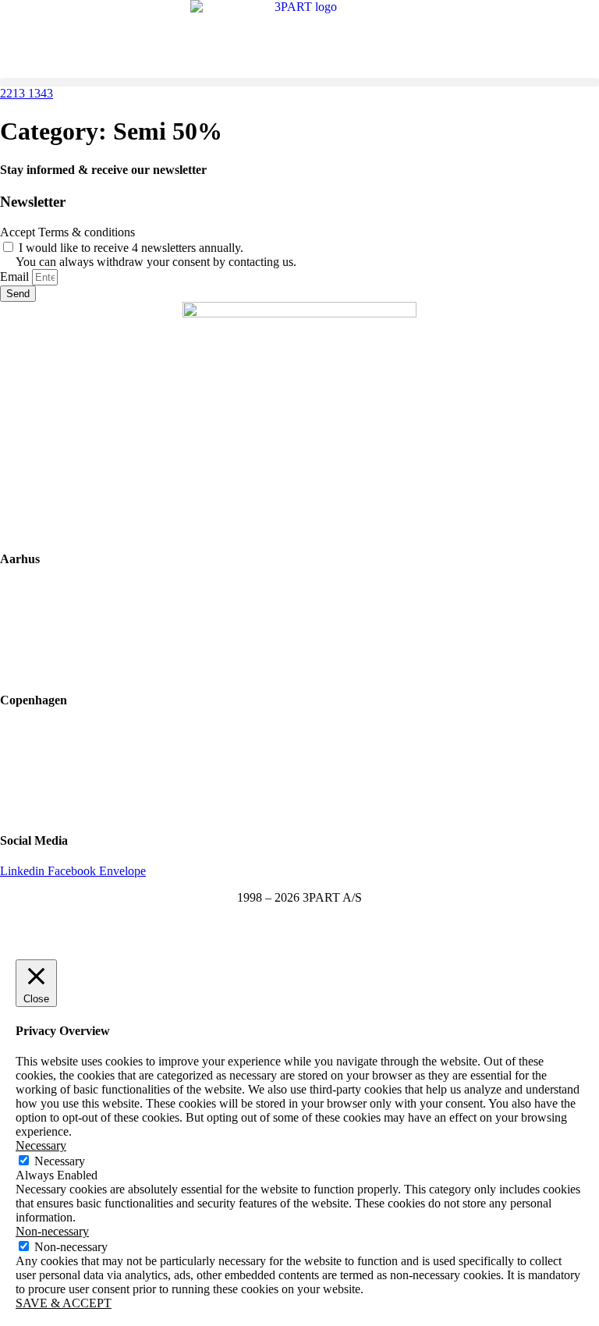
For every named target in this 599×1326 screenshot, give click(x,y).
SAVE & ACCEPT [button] (64, 1303)
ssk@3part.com (38, 783)
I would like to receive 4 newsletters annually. (156, 254)
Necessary (59, 1161)
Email (16, 276)
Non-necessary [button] (52, 1231)
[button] (299, 82)
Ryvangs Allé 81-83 (49, 730)
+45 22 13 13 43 (41, 810)
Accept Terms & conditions (67, 232)
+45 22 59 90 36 (41, 668)
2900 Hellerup (35, 757)
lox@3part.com (38, 642)
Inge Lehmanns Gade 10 (61, 589)
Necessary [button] (41, 1145)
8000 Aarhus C (37, 615)
